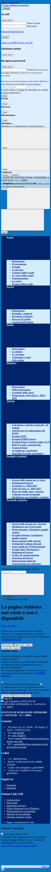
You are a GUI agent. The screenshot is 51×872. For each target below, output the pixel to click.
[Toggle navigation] (22, 220)
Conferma (14, 175)
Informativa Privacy (16, 805)
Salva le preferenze (22, 696)
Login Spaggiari (34, 84)
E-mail (30, 69)
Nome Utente (33, 23)
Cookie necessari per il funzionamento (20, 684)
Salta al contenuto (10, 2)
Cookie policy (13, 800)
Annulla (5, 175)
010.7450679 (18, 735)
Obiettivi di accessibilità (18, 814)
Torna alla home (9, 625)
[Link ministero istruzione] (15, 5)
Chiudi (4, 104)
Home (10, 596)
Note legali (12, 802)
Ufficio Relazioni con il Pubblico (23, 808)
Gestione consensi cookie (19, 817)
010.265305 (18, 732)
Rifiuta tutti (23, 645)
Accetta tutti (10, 648)
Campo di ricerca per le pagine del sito (20, 569)
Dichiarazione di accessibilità (21, 811)
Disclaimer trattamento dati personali (19, 845)
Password (31, 26)
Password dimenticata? (12, 31)
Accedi (6, 8)
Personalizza (7, 645)
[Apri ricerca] (28, 198)
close (4, 232)
